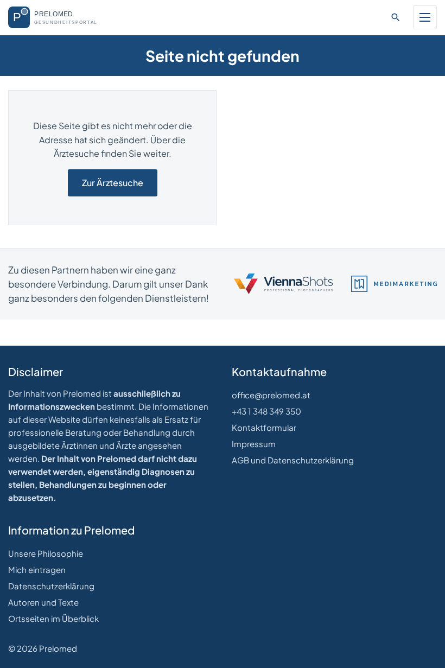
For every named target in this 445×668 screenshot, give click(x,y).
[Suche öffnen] (396, 17)
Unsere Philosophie (45, 553)
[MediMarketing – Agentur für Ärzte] (394, 284)
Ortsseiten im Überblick (53, 618)
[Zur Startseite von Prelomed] (60, 17)
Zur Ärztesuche (112, 182)
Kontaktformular (264, 427)
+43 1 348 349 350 (266, 411)
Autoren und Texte (43, 602)
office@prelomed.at (271, 395)
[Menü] (425, 17)
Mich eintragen (37, 569)
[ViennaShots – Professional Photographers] (283, 283)
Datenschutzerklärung (51, 586)
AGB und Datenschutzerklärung (293, 460)
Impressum (254, 443)
